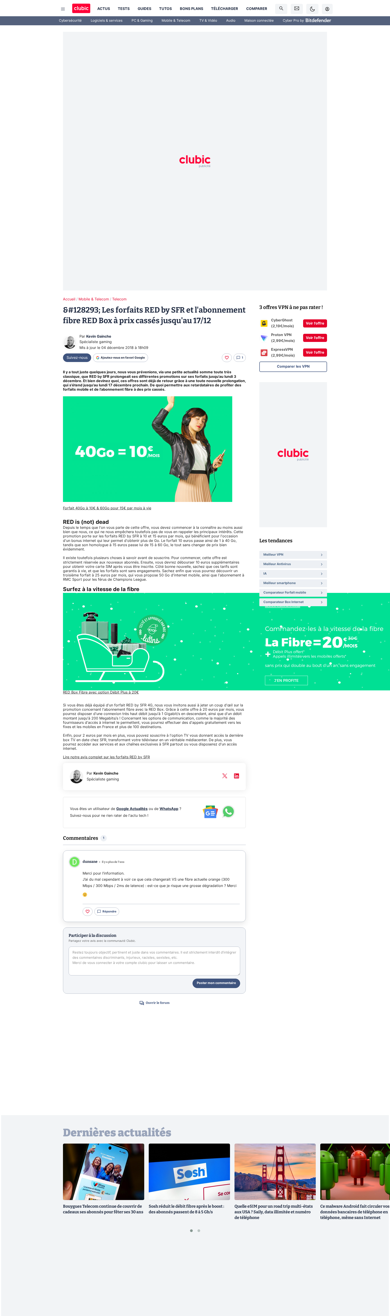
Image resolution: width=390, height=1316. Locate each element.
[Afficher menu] (63, 9)
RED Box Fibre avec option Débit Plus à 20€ (101, 692)
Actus (103, 9)
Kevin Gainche (98, 336)
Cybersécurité (70, 20)
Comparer (256, 9)
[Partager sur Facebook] (379, 1277)
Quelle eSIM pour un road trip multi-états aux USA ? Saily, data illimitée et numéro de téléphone (273, 1212)
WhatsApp (169, 809)
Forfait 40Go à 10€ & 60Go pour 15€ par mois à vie (107, 508)
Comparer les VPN (293, 366)
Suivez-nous (77, 358)
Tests (124, 9)
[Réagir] (227, 358)
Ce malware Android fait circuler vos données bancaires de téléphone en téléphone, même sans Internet (355, 1212)
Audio (230, 20)
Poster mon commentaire (216, 983)
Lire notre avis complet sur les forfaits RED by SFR (106, 757)
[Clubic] (81, 8)
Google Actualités (132, 809)
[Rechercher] (281, 9)
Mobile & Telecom (176, 20)
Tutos (165, 9)
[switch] (312, 9)
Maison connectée (259, 20)
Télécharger (224, 9)
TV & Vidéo (208, 20)
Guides (144, 9)
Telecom (119, 299)
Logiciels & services (107, 20)
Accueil (69, 299)
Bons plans (191, 9)
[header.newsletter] (296, 9)
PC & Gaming (142, 20)
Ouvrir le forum (157, 1003)
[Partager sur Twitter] (379, 1292)
